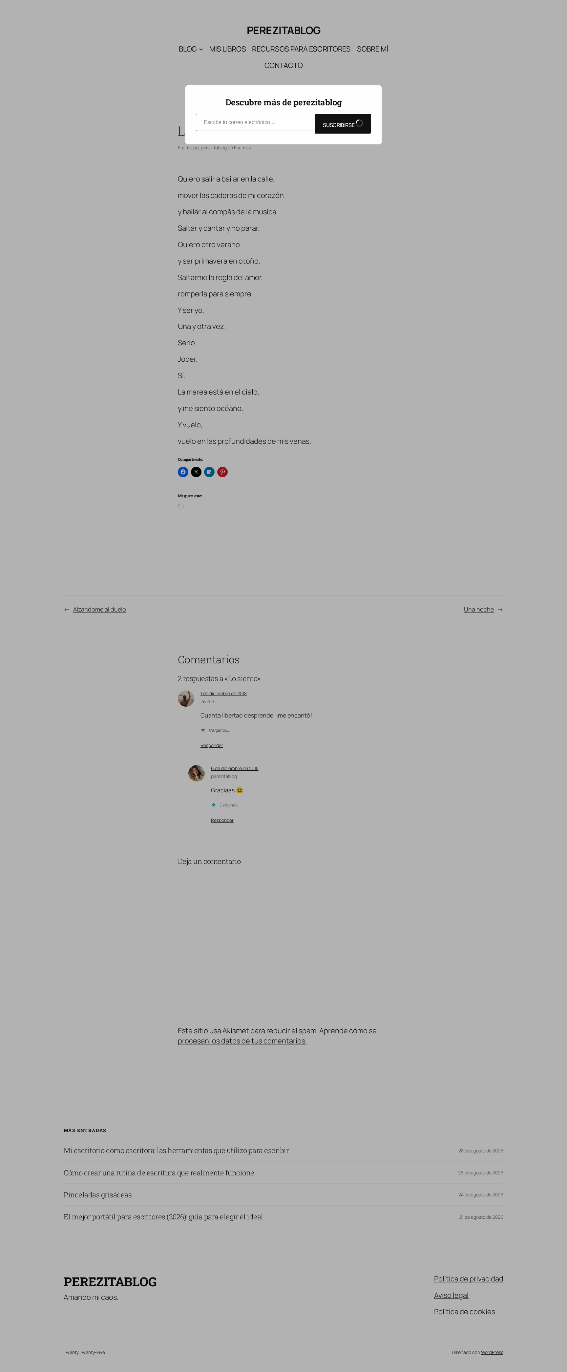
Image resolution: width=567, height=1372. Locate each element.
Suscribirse (339, 125)
